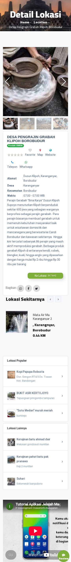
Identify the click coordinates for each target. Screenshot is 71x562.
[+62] (12, 162)
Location (40, 22)
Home (24, 22)
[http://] (50, 150)
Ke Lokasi (45, 275)
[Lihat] (35, 81)
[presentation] (50, 299)
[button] (63, 81)
